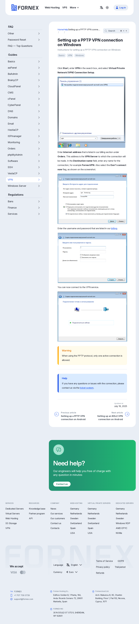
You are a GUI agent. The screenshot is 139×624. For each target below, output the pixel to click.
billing (114, 228)
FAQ (10, 26)
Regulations (15, 194)
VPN (70, 55)
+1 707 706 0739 (22, 595)
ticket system (87, 387)
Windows (79, 55)
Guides (12, 54)
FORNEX (18, 591)
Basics (61, 55)
